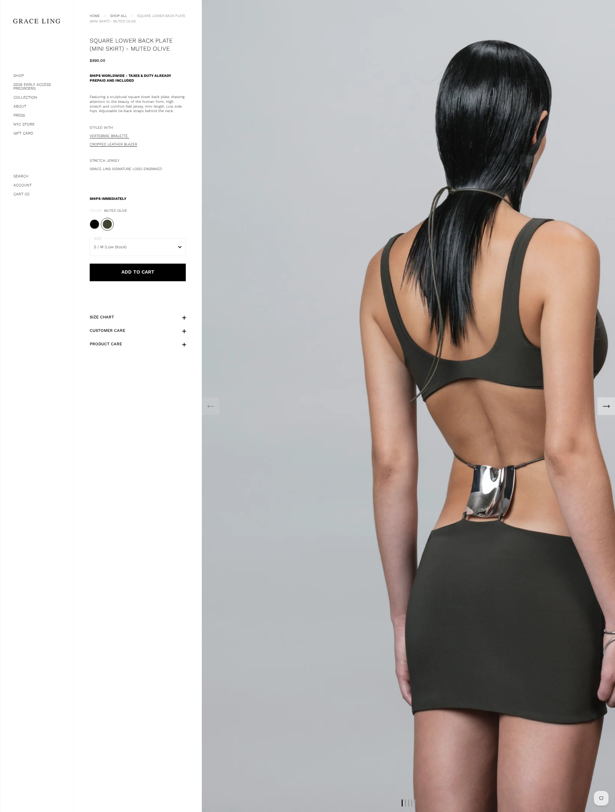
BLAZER (113, 144)
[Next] (606, 406)
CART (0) (21, 194)
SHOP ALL (118, 16)
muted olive (107, 224)
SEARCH (21, 176)
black (94, 224)
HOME (95, 16)
